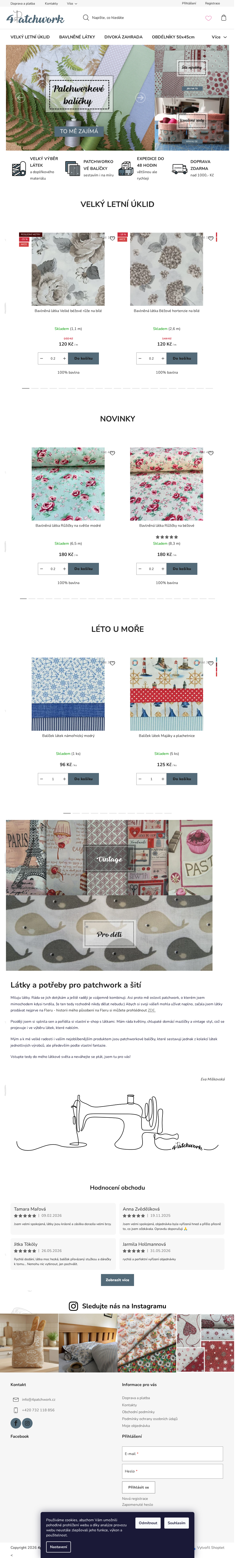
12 (134, 388)
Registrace (211, 3)
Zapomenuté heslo (135, 1503)
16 (171, 388)
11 (125, 388)
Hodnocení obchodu (115, 1188)
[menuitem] (28, 37)
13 (143, 388)
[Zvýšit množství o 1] (62, 779)
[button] (19, 98)
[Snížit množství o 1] (39, 779)
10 (116, 388)
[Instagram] (25, 1422)
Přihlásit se (137, 1486)
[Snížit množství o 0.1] (39, 358)
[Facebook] (14, 1422)
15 (161, 388)
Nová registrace (133, 1497)
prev (12, 309)
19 (198, 388)
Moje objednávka (134, 1424)
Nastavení (56, 1546)
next (219, 309)
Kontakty (49, 3)
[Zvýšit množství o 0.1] (62, 358)
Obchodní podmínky (136, 1411)
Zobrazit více (116, 1280)
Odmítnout (146, 1523)
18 (189, 388)
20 (207, 388)
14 (152, 388)
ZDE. (150, 1010)
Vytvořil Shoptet (209, 1546)
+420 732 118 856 (36, 1409)
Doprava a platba (21, 3)
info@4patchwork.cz (37, 1398)
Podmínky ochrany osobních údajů (148, 1418)
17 (180, 388)
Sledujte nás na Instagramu (122, 1306)
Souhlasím (175, 1523)
